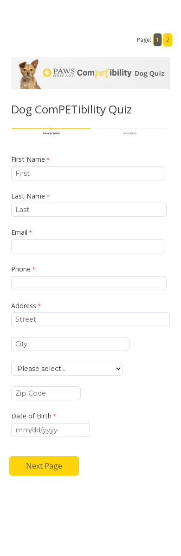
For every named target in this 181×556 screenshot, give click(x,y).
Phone (21, 269)
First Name (28, 159)
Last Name (28, 196)
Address (23, 305)
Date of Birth (31, 415)
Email (19, 232)
